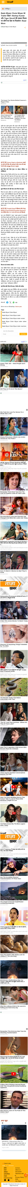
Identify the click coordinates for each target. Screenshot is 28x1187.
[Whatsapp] (13, 303)
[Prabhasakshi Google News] (26, 45)
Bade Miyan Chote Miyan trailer (11, 315)
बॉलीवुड (7, 9)
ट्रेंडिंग (5, 1168)
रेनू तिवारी (3, 45)
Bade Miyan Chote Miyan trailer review (13, 318)
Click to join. (18, 306)
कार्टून (5, 1176)
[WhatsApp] (25, 39)
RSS (16, 1179)
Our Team (18, 1181)
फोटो (5, 1170)
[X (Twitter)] (25, 35)
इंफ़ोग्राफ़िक (7, 1174)
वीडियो (6, 1172)
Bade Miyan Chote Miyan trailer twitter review (14, 322)
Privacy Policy (19, 1177)
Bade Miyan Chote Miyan (9, 312)
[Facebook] (25, 32)
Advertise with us (19, 1174)
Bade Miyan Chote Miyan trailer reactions (14, 326)
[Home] (3, 8)
